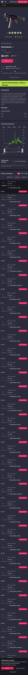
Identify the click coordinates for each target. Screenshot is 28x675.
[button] (10, 33)
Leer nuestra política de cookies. (8, 665)
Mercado (14, 1)
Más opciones (13, 671)
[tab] (10, 177)
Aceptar (7, 668)
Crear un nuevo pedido (20, 161)
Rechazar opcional (20, 668)
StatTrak (23, 173)
